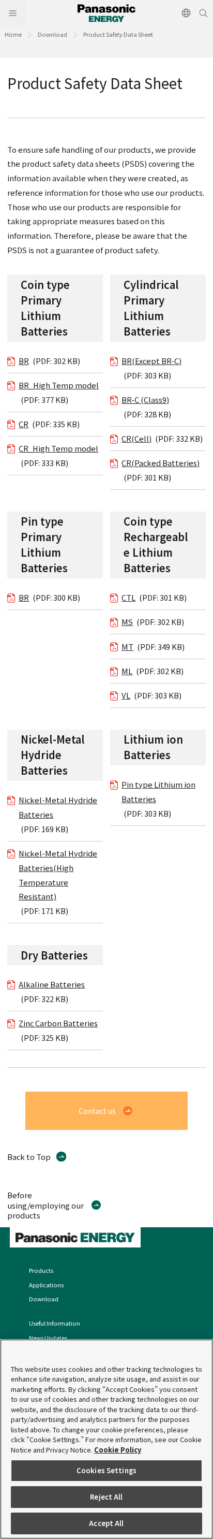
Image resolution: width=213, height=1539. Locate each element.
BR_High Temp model (59, 385)
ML (126, 670)
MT (127, 646)
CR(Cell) (136, 438)
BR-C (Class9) (145, 399)
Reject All (106, 1497)
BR (24, 360)
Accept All (106, 1523)
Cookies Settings (106, 1470)
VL (125, 695)
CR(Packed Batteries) (160, 462)
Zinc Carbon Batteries (58, 1023)
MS (127, 621)
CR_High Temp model (58, 448)
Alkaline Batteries (52, 984)
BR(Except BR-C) (151, 360)
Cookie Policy (117, 1450)
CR (23, 423)
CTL (128, 597)
